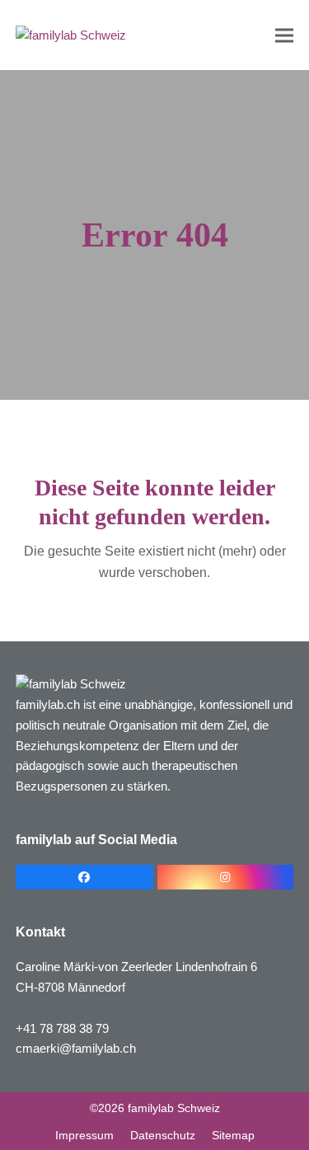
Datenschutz (162, 1135)
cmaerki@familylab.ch (76, 1048)
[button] (284, 35)
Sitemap (233, 1135)
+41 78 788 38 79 (62, 1028)
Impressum (84, 1135)
